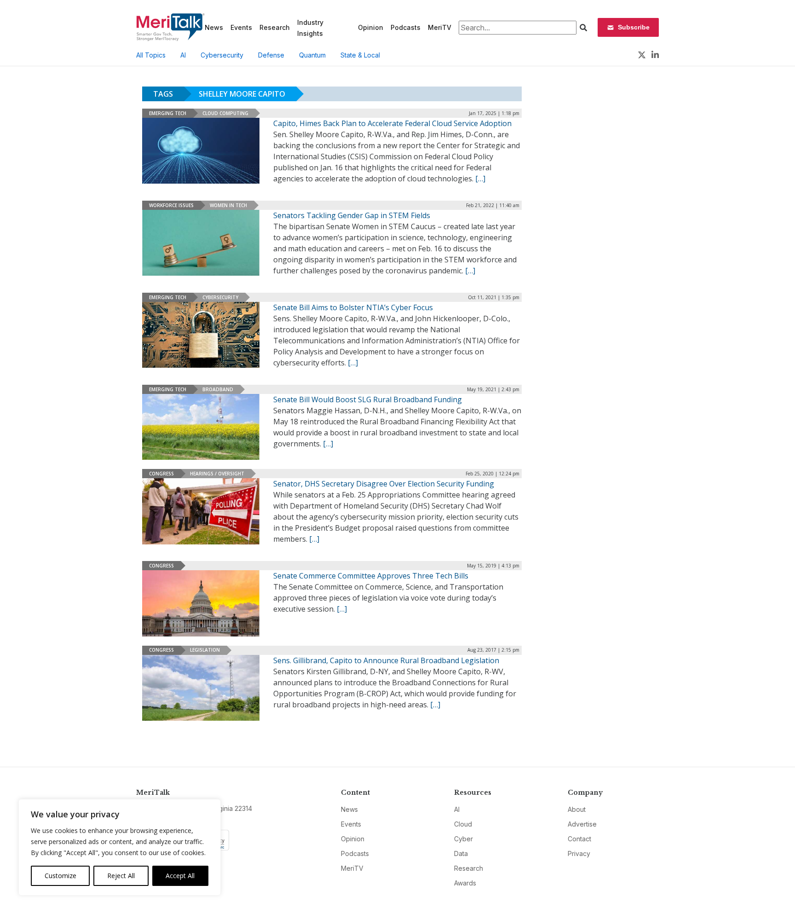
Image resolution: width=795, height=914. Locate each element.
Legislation (205, 650)
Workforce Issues (171, 205)
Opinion (370, 27)
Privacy (579, 853)
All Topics (151, 55)
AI (183, 55)
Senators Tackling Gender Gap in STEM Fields (351, 215)
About (577, 809)
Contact (579, 839)
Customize (60, 875)
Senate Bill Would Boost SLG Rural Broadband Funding (367, 399)
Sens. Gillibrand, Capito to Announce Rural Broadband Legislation (386, 660)
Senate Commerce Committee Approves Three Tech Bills (370, 576)
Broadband (217, 389)
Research (274, 27)
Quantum (312, 55)
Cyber (463, 839)
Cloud (463, 824)
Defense (271, 55)
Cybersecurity (222, 55)
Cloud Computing (225, 113)
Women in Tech (228, 205)
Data (461, 853)
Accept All (180, 875)
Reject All (121, 875)
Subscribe (634, 27)
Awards (465, 883)
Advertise (582, 824)
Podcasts (406, 27)
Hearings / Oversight (217, 473)
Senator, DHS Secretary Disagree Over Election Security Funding (383, 484)
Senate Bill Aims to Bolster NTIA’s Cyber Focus (353, 307)
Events (241, 27)
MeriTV (439, 27)
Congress (161, 473)
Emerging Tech (167, 113)
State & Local (360, 55)
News (214, 27)
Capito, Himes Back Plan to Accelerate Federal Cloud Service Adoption (392, 123)
